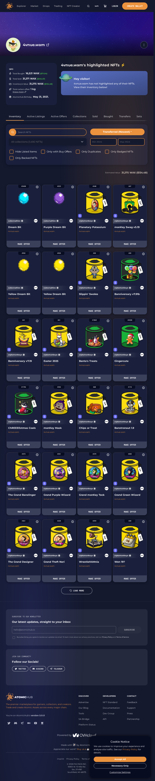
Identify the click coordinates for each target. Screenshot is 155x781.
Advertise (84, 702)
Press (130, 713)
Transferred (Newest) (116, 131)
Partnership (133, 719)
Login (115, 6)
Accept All (120, 759)
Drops (46, 6)
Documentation (111, 708)
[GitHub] (42, 723)
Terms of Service (122, 637)
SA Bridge (84, 719)
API (104, 719)
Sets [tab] (139, 116)
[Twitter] (9, 723)
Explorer (21, 6)
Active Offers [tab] (59, 116)
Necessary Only (120, 765)
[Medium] (29, 723)
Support (131, 708)
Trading (58, 6)
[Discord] (16, 723)
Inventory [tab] (15, 116)
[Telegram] (22, 723)
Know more (18, 92)
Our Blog (83, 708)
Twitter (22, 669)
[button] (144, 45)
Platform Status (87, 724)
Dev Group (108, 713)
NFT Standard (110, 702)
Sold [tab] (95, 116)
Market (34, 6)
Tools (81, 713)
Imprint (60, 759)
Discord (39, 669)
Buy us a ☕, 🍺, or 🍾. (88, 749)
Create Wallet (135, 6)
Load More (78, 590)
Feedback (132, 702)
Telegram (58, 669)
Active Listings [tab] (36, 116)
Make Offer (24, 244)
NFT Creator (73, 6)
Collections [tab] (79, 116)
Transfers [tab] (124, 116)
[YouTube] (36, 723)
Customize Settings (120, 772)
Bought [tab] (108, 116)
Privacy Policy (107, 637)
